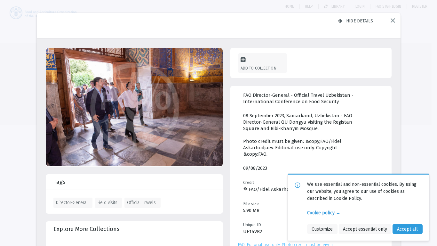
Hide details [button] (359, 21)
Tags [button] (59, 181)
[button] (393, 20)
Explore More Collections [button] (86, 229)
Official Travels (141, 202)
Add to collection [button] (258, 68)
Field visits (107, 202)
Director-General (72, 202)
